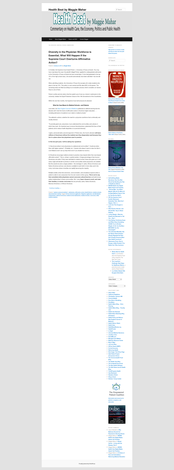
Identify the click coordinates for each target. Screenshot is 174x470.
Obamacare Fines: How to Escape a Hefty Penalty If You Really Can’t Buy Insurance (116, 243)
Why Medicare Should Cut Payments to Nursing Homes (116, 431)
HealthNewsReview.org (114, 327)
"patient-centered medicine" (60, 192)
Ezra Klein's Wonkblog (114, 300)
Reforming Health (113, 350)
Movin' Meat (111, 342)
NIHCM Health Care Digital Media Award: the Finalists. (115, 437)
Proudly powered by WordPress (87, 463)
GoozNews (111, 302)
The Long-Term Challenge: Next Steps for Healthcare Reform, (118, 263)
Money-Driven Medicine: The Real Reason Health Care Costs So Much (116, 100)
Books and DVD (73, 39)
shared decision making (55, 194)
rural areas (93, 195)
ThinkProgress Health (114, 371)
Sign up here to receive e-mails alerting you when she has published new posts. (116, 51)
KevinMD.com (112, 336)
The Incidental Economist (115, 363)
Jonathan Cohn (112, 335)
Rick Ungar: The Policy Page (116, 352)
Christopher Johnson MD (115, 296)
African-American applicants (73, 194)
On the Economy (113, 348)
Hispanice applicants (86, 194)
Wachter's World (113, 375)
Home (50, 39)
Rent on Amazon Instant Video (116, 171)
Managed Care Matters (114, 338)
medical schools (97, 192)
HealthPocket (112, 329)
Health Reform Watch (114, 323)
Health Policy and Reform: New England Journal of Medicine (115, 319)
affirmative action (79, 192)
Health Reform (88, 192)
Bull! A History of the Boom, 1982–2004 (115, 133)
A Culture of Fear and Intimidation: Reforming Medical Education (116, 454)
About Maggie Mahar (60, 39)
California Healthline (114, 294)
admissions (72, 192)
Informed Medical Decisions (116, 333)
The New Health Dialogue (115, 365)
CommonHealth (112, 298)
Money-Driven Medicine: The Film (115, 168)
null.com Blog (112, 344)
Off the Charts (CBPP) (114, 346)
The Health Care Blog (114, 361)
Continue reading (55, 188)
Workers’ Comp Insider (114, 379)
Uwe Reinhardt (112, 373)
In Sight (110, 331)
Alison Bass (111, 292)
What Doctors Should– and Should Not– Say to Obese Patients (115, 210)
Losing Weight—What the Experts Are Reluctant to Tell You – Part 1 (116, 216)
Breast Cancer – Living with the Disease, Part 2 (115, 443)
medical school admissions (74, 195)
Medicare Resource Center (115, 340)
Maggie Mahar (67, 66)
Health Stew (111, 325)
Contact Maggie (84, 39)
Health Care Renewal (114, 312)
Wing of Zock (112, 377)
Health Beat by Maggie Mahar (67, 9)
